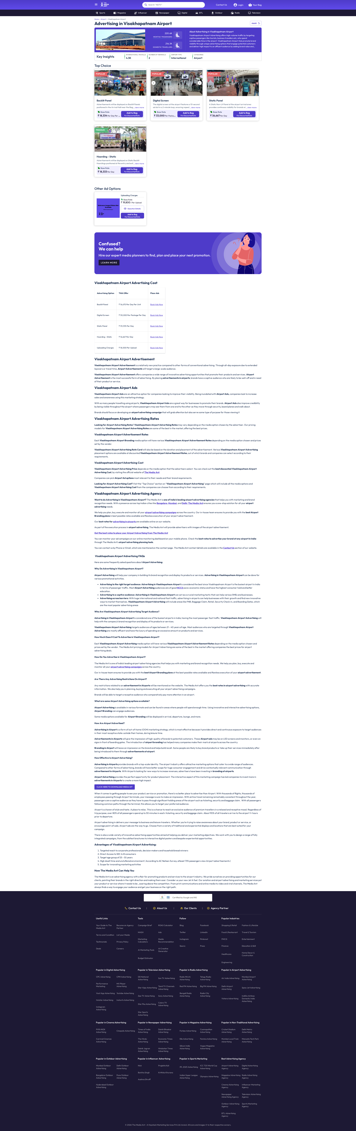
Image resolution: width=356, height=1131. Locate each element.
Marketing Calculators (143, 940)
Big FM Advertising (208, 986)
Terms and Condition (105, 935)
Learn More (109, 262)
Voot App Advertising (105, 993)
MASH (141, 932)
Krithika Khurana (165, 1072)
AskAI (254, 23)
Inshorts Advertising (125, 1000)
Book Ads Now (156, 304)
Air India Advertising (230, 978)
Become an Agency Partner (125, 926)
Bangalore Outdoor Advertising (104, 1076)
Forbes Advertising (188, 1031)
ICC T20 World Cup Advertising (208, 1066)
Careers (120, 948)
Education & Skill (249, 946)
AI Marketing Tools (146, 950)
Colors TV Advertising (163, 1004)
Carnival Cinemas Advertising (104, 1040)
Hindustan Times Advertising (165, 1049)
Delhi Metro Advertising (247, 1030)
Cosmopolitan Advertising (206, 1030)
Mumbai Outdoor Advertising (103, 1066)
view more (139, 107)
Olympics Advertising (209, 1076)
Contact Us (221, 4)
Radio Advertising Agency (249, 1076)
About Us (162, 908)
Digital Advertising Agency (250, 1066)
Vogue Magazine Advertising (207, 1047)
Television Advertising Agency (251, 1095)
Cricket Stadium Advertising (228, 1030)
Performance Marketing (102, 985)
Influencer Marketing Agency (251, 1086)
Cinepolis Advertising (126, 1031)
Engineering (227, 962)
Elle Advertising (186, 1039)
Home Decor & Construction (248, 954)
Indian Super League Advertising (189, 1076)
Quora (182, 946)
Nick (140, 1065)
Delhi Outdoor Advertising (123, 1066)
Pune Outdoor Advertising (123, 1076)
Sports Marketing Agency (249, 1105)
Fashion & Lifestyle (250, 925)
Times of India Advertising (144, 1030)
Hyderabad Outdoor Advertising (105, 1086)
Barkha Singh (144, 1072)
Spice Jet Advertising (251, 987)
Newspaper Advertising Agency (230, 1095)
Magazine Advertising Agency (231, 1076)
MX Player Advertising (122, 985)
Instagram (184, 939)
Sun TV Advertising (166, 978)
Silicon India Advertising (185, 1047)
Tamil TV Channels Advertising (166, 987)
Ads (160, 932)
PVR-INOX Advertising (101, 1030)
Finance (225, 946)
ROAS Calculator (165, 925)
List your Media (123, 935)
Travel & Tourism (249, 932)
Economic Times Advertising (165, 1040)
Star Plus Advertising (147, 1004)
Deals (98, 948)
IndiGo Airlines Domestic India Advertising (248, 998)
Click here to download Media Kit (115, 787)
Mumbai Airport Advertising (249, 978)
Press (202, 946)
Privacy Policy (122, 942)
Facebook (204, 925)
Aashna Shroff (144, 1079)
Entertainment (248, 939)
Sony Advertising (165, 996)
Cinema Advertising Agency (230, 1086)
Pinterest (204, 939)
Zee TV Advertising (146, 996)
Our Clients (190, 908)
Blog (182, 925)
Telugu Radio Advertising (205, 978)
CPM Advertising (124, 977)
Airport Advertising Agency (230, 1066)
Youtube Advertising (125, 993)
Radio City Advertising (205, 994)
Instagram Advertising (101, 1008)
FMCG (224, 939)
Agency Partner (220, 908)
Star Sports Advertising (143, 1013)
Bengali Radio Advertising (186, 994)
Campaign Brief (145, 925)
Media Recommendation (166, 940)
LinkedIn (204, 932)
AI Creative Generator (163, 949)
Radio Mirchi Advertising (185, 978)
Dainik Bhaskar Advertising (164, 1030)
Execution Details (134, 209)
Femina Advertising (208, 1039)
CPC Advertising (103, 977)
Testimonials (101, 942)
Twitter (183, 932)
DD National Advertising (143, 978)
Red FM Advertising (188, 986)
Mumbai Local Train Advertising (230, 1040)
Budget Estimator (145, 958)
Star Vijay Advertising (147, 987)
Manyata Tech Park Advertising (250, 1040)
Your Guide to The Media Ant (104, 926)
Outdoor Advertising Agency (230, 1105)
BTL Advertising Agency (229, 1114)
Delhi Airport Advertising (227, 987)
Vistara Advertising (230, 998)
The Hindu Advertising (143, 1040)
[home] (103, 6)
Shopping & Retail (229, 925)
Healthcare (226, 954)
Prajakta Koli (163, 1065)
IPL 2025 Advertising (189, 1067)
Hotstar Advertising (104, 1000)
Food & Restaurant (230, 932)
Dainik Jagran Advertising (144, 1049)
